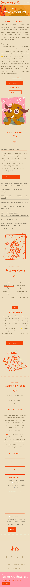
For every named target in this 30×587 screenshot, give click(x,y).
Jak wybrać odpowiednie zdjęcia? (12, 191)
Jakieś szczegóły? (15, 492)
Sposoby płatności (15, 568)
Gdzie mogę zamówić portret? (14, 149)
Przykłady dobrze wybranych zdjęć (14, 197)
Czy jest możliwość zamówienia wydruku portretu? (15, 214)
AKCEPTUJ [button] (6, 583)
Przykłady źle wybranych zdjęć (15, 202)
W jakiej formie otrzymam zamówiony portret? (12, 208)
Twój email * (15, 461)
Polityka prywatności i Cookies (11, 580)
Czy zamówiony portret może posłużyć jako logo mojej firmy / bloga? (14, 226)
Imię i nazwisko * (15, 453)
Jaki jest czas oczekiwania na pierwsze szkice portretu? (14, 184)
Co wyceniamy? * (15, 477)
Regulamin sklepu (19, 564)
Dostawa (7, 564)
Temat (15, 469)
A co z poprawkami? (9, 219)
